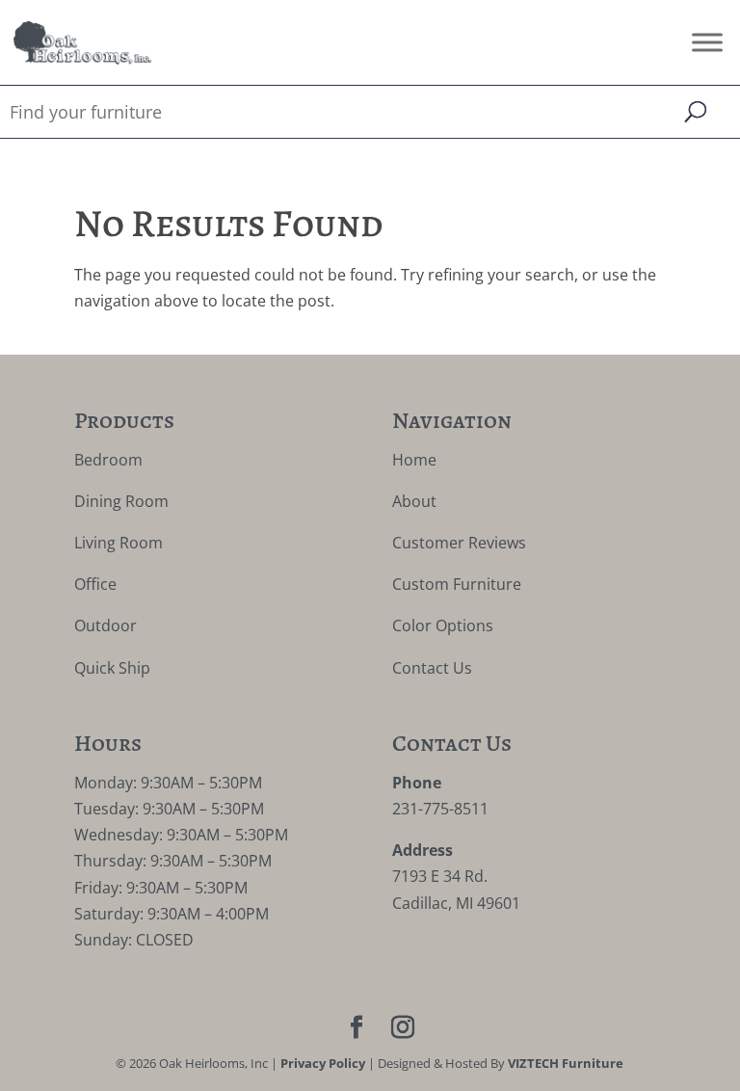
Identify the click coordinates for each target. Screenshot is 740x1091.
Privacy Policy (322, 1063)
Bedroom (108, 459)
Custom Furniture (456, 584)
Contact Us (432, 668)
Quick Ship (112, 668)
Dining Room (121, 501)
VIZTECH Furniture (565, 1063)
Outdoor (105, 625)
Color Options (442, 625)
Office (95, 584)
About (414, 501)
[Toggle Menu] (707, 42)
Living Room (118, 542)
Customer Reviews (459, 542)
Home (414, 459)
